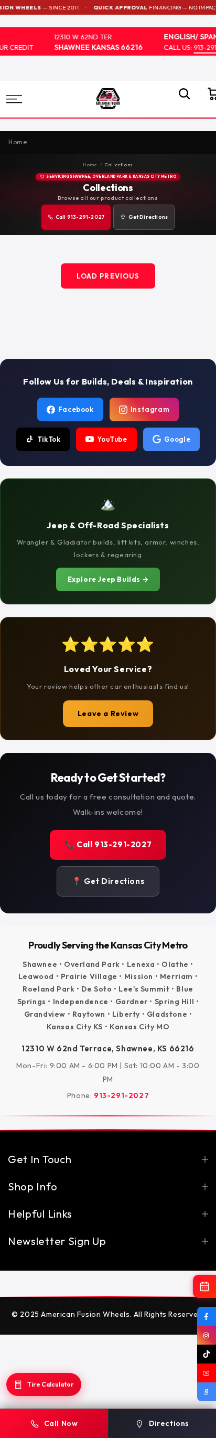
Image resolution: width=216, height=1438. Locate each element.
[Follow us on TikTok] (206, 1354)
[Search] (179, 99)
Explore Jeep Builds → (108, 579)
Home (90, 164)
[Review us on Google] (206, 1391)
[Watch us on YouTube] (206, 1373)
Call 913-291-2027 (80, 217)
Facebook (76, 409)
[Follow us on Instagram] (206, 1335)
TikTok (49, 439)
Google (177, 439)
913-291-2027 (121, 1095)
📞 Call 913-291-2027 (108, 844)
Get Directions (148, 217)
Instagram (150, 409)
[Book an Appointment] (204, 1286)
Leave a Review (108, 713)
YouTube (112, 439)
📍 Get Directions (108, 881)
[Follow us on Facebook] (206, 1316)
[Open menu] (28, 99)
